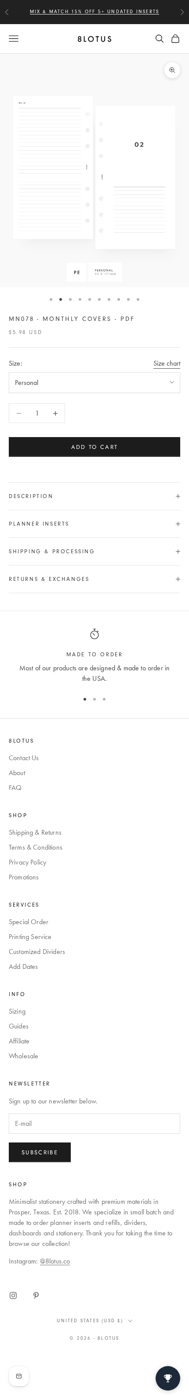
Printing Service (30, 936)
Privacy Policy (27, 862)
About (17, 773)
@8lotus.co (55, 1261)
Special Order (28, 922)
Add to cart (94, 447)
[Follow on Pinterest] (36, 1295)
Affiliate (19, 1041)
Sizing (17, 1011)
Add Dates (23, 966)
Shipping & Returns (35, 832)
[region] (94, 656)
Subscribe (40, 1152)
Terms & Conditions (35, 847)
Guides (19, 1026)
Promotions (24, 877)
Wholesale (23, 1056)
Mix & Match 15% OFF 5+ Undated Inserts (95, 11)
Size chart (166, 363)
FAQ (15, 787)
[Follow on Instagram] (13, 1295)
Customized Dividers (37, 951)
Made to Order (94, 654)
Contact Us (24, 758)
